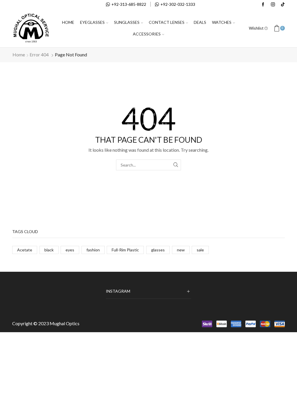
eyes (70, 249)
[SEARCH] (175, 165)
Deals (200, 22)
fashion (93, 249)
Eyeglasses (92, 22)
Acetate (24, 249)
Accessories (147, 33)
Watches (221, 22)
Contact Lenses (166, 22)
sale (200, 249)
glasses (158, 249)
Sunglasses (127, 22)
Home (68, 22)
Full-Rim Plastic (125, 249)
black (49, 249)
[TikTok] (283, 4)
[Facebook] (263, 4)
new (181, 249)
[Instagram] (273, 4)
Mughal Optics (64, 323)
